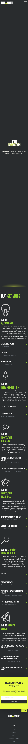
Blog (14, 741)
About (14, 729)
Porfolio (14, 735)
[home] (6, 3)
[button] (25, 2)
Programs (14, 732)
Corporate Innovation (14, 738)
